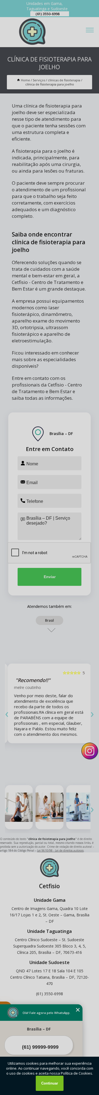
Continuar (49, 1083)
